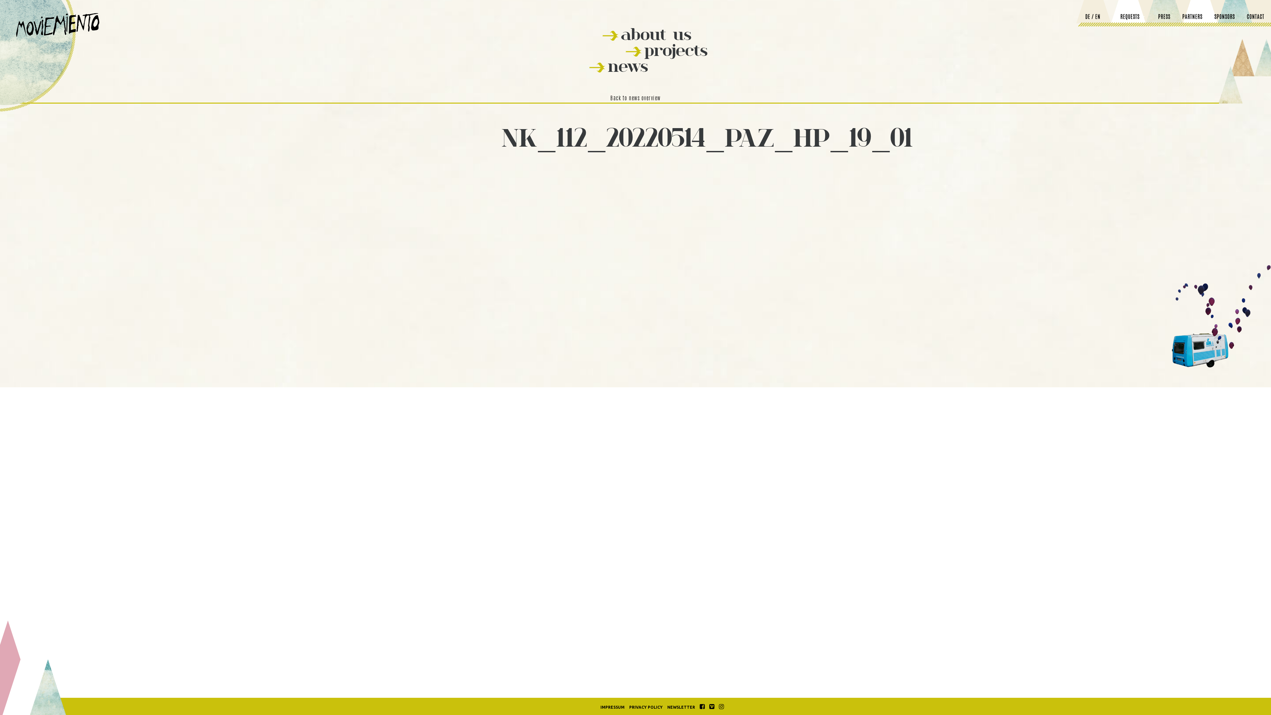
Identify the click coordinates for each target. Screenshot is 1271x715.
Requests (1130, 17)
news (628, 66)
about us (656, 34)
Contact (1255, 17)
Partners (1192, 17)
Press (1164, 17)
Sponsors (1224, 17)
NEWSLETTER (681, 707)
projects (676, 50)
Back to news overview (635, 98)
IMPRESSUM (612, 707)
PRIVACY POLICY (646, 707)
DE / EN (1093, 17)
